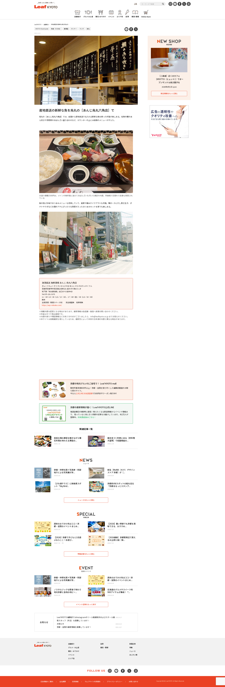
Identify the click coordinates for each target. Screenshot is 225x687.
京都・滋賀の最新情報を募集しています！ (74, 627)
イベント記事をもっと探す (86, 604)
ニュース (132, 651)
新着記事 (132, 644)
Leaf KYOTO (37, 24)
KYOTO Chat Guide (42, 29)
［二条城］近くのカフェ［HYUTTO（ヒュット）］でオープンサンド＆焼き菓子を (169, 79)
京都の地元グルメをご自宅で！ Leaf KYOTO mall (93, 383)
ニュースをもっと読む (86, 500)
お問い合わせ (133, 681)
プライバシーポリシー (114, 681)
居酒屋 (66, 29)
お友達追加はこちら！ (87, 417)
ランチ (82, 29)
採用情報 (75, 681)
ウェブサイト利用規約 (92, 681)
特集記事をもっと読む (86, 554)
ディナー (74, 29)
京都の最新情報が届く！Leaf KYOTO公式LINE (92, 407)
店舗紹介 (46, 24)
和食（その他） (56, 29)
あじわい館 (133, 655)
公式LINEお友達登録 (84, 393)
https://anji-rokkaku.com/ (52, 305)
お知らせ (60, 623)
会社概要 (63, 681)
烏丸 (88, 29)
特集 (131, 647)
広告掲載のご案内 (47, 681)
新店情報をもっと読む (169, 93)
